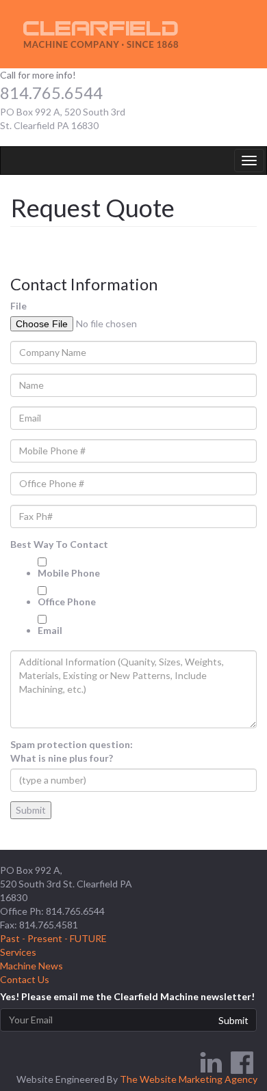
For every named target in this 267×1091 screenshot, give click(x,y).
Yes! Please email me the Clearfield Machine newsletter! (127, 996)
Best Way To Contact (59, 544)
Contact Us (24, 979)
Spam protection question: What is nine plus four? (71, 751)
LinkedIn (210, 1062)
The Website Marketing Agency (188, 1079)
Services (18, 952)
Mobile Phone (69, 573)
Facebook (242, 1062)
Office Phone (67, 601)
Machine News (31, 965)
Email (50, 630)
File (18, 306)
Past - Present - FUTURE (53, 938)
